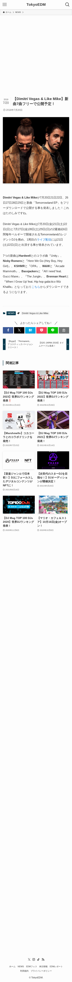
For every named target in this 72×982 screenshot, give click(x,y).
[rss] (43, 959)
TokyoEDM (36, 5)
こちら (35, 286)
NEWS (11, 313)
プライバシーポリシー (41, 971)
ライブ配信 (44, 239)
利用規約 (24, 971)
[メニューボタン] (4, 4)
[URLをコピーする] (64, 330)
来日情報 (43, 966)
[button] (8, 330)
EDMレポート (56, 966)
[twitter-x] (29, 959)
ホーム (12, 966)
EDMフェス (31, 966)
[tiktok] (38, 959)
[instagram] (34, 959)
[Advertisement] (36, 53)
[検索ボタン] (67, 4)
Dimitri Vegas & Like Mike (35, 313)
